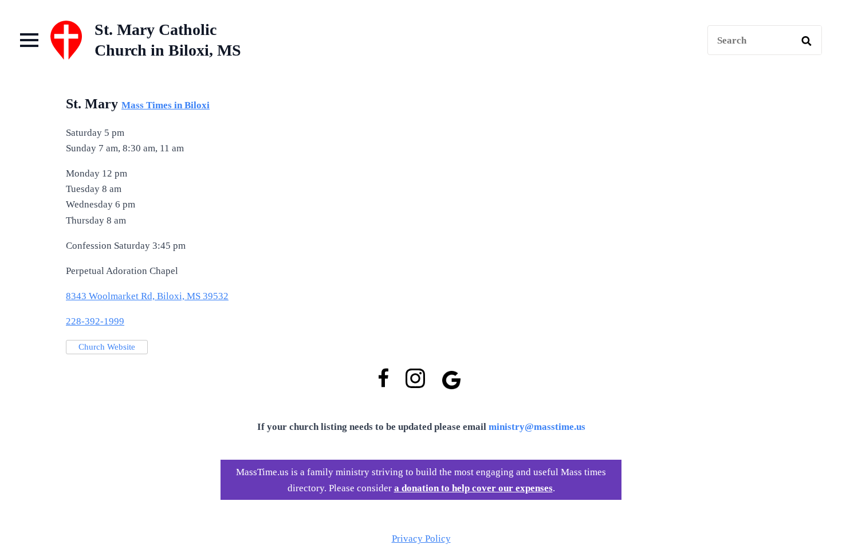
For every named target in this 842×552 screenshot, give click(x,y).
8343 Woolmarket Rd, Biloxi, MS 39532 (147, 296)
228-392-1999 (95, 321)
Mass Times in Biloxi (165, 105)
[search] (806, 41)
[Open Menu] (29, 40)
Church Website (106, 346)
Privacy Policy (421, 538)
